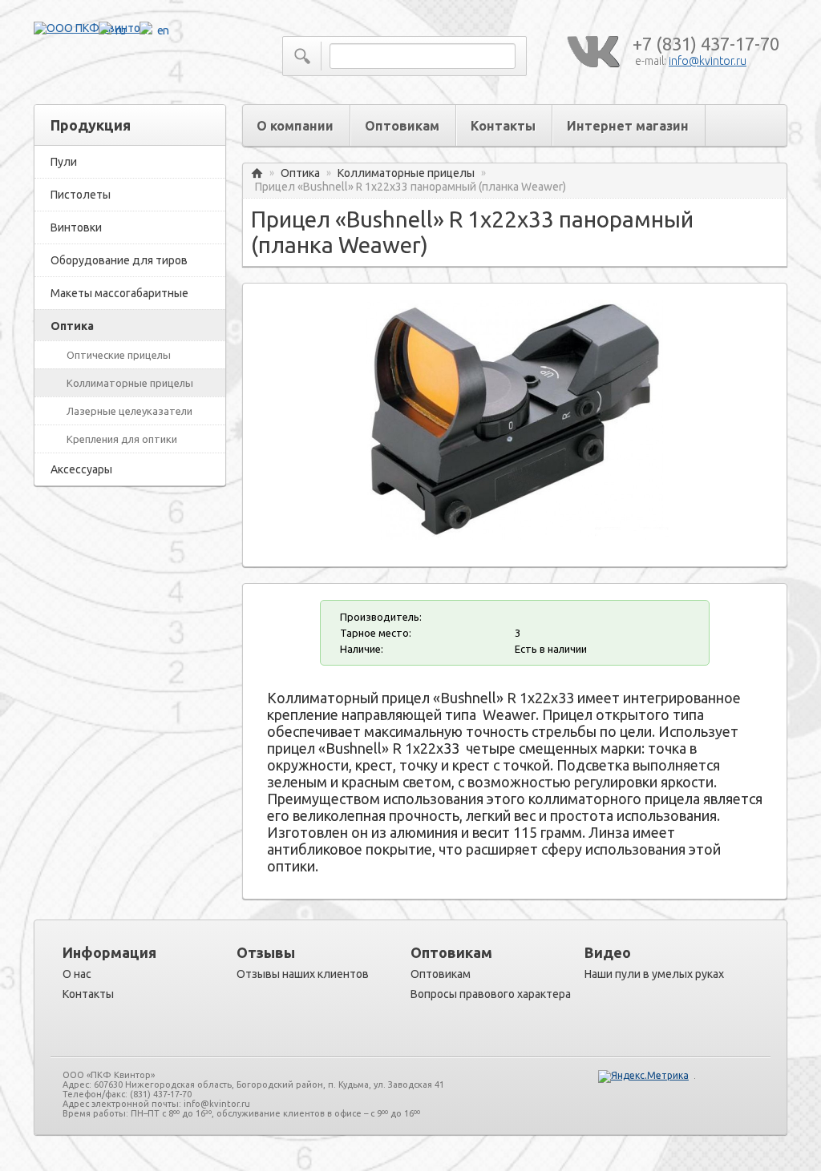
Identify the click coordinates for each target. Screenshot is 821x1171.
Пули (64, 161)
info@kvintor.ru (707, 60)
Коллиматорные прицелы (130, 382)
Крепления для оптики (122, 439)
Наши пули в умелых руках (654, 974)
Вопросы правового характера (490, 994)
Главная (257, 173)
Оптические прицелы (119, 354)
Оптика (72, 326)
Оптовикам (402, 126)
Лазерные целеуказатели (129, 410)
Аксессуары (81, 469)
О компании (295, 126)
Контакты (503, 126)
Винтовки (76, 227)
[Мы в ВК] (592, 52)
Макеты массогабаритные (119, 293)
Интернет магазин (628, 126)
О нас (77, 974)
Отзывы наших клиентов (303, 974)
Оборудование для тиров (119, 260)
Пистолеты (81, 194)
